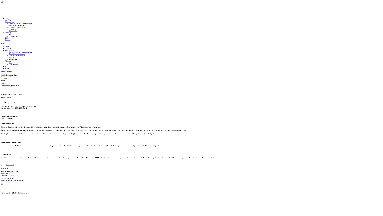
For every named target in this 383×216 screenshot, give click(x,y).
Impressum (4, 168)
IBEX (7, 38)
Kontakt (7, 40)
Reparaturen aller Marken (17, 25)
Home (7, 18)
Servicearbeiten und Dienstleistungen (20, 23)
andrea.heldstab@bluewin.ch (15, 180)
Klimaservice (13, 31)
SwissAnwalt (10, 165)
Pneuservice (12, 29)
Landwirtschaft (13, 36)
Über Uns (8, 20)
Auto (10, 34)
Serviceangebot (9, 22)
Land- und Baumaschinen (17, 27)
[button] (191, 43)
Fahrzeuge (8, 33)
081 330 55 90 (8, 179)
